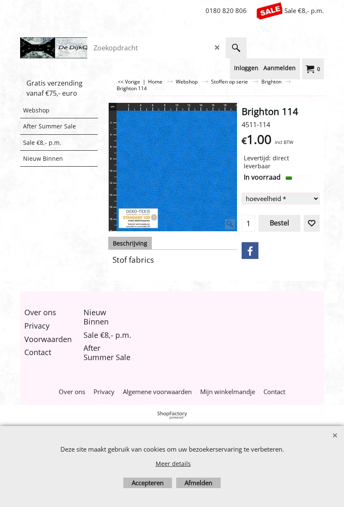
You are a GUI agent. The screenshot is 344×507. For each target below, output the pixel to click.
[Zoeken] (236, 47)
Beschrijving (130, 243)
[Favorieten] (312, 223)
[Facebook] (250, 250)
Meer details (173, 464)
